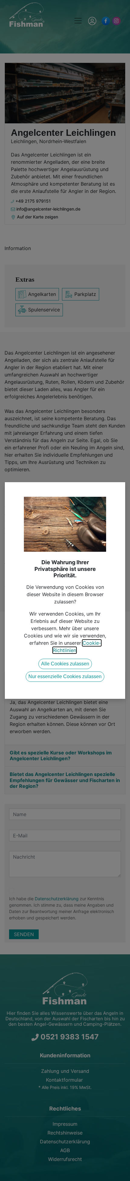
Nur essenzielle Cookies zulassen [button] (65, 676)
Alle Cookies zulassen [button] (65, 663)
